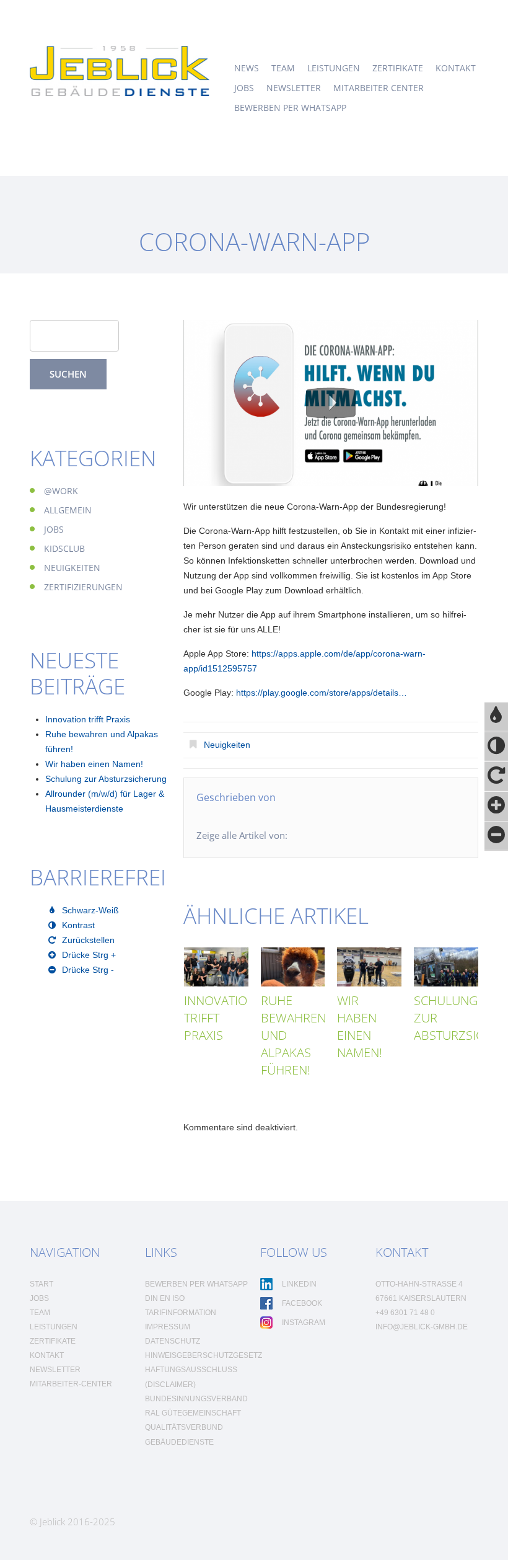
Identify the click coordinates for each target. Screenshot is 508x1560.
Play (331, 403)
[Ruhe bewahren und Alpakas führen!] (293, 966)
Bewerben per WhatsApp (290, 107)
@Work (61, 491)
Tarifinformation (180, 1312)
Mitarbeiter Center (378, 88)
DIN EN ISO (165, 1298)
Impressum (167, 1327)
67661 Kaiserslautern (420, 1298)
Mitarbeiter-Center (71, 1384)
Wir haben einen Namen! (359, 1026)
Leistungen (333, 68)
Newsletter (293, 88)
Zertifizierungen (83, 587)
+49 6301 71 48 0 (405, 1312)
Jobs (244, 88)
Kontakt (456, 68)
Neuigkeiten (227, 745)
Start (41, 1284)
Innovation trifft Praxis (87, 719)
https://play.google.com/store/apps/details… (321, 693)
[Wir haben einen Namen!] (369, 966)
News (246, 68)
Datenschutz (172, 1341)
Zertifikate (397, 68)
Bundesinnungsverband (196, 1398)
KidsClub (64, 548)
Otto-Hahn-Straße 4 (419, 1284)
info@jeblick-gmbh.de (421, 1327)
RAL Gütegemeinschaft (193, 1413)
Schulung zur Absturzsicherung (106, 779)
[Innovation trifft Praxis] (216, 966)
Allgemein (68, 510)
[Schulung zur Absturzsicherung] (446, 966)
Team (283, 68)
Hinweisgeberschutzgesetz (203, 1355)
